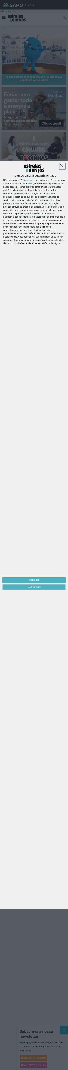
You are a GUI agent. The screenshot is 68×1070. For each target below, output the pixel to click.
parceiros (29, 180)
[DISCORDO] (62, 166)
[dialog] (34, 535)
